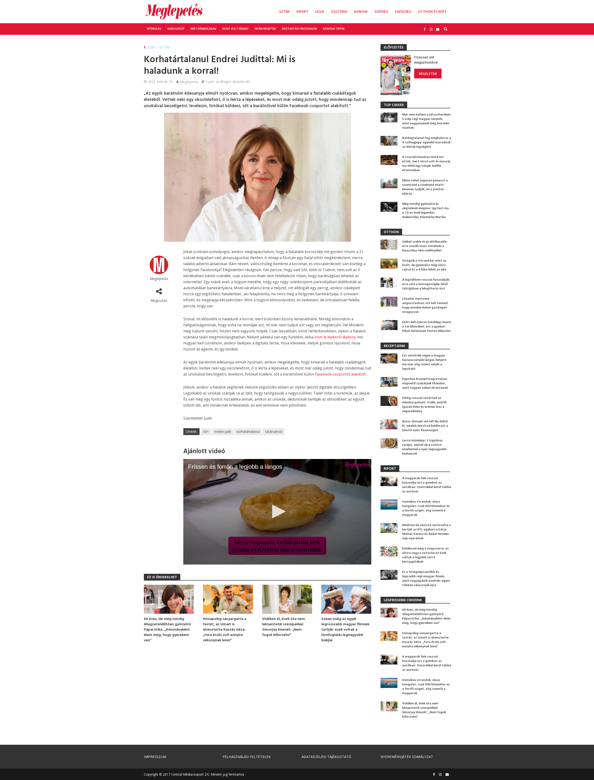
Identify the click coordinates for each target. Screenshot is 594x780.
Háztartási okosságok (299, 29)
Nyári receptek (265, 29)
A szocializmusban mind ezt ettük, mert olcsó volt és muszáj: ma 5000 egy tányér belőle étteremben (426, 164)
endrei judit (222, 431)
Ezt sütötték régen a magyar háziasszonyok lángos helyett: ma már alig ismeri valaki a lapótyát (424, 362)
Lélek (319, 11)
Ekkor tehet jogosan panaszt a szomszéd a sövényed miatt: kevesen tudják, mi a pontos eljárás (425, 187)
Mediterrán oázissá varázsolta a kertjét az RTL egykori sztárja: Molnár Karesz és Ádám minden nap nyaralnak (426, 532)
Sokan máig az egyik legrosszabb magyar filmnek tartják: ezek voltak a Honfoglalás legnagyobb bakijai (345, 629)
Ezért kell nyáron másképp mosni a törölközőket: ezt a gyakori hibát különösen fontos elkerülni (426, 326)
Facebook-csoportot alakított (340, 374)
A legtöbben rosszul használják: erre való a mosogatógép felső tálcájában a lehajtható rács (426, 284)
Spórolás (154, 29)
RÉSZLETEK (428, 73)
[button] (277, 511)
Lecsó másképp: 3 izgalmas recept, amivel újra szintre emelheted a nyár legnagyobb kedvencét (424, 447)
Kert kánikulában (203, 29)
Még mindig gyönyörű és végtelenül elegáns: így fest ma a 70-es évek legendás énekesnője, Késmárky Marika (425, 210)
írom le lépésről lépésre (334, 337)
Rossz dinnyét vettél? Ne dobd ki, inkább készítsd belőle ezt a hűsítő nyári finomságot (425, 426)
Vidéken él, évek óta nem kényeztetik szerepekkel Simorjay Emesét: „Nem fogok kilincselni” (283, 627)
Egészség (403, 11)
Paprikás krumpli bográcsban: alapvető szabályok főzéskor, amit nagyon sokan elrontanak (425, 383)
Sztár (284, 11)
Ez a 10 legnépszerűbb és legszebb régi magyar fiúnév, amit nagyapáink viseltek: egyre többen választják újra (426, 578)
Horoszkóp (175, 29)
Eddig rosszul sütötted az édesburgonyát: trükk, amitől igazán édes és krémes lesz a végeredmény (424, 405)
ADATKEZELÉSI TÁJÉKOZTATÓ (326, 756)
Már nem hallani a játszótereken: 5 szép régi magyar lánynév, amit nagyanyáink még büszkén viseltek (426, 121)
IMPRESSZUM (155, 756)
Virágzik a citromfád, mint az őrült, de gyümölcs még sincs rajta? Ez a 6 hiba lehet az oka (424, 265)
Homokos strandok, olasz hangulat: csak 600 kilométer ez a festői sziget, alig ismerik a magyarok (426, 508)
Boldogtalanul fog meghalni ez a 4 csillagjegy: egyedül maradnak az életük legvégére (426, 142)
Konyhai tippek (334, 29)
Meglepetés (189, 81)
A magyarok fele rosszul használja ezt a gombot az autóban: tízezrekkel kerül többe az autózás (426, 485)
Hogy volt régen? (235, 29)
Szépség (381, 11)
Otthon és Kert (432, 11)
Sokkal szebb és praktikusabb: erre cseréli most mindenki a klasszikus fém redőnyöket (425, 246)
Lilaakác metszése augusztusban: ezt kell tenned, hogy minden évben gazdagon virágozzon (425, 305)
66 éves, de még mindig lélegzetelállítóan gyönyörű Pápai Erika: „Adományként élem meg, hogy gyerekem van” (167, 629)
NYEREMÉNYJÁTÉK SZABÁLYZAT (407, 756)
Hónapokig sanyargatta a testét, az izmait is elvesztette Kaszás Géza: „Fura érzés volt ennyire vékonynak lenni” (224, 629)
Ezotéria (339, 11)
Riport (302, 11)
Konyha (361, 11)
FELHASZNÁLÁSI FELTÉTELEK (247, 756)
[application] (277, 512)
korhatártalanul (248, 431)
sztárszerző (273, 431)
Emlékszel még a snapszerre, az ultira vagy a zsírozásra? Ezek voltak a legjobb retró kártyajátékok (425, 555)
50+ (206, 431)
